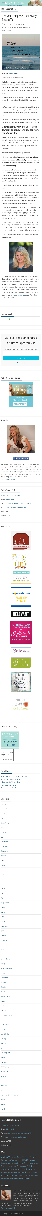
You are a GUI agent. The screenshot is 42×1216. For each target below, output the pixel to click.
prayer (3, 1001)
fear (2, 898)
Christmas (4, 842)
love (5, 1172)
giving (3, 912)
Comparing (4, 846)
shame (3, 1043)
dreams (3, 870)
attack (3, 813)
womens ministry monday (9, 1095)
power (35, 1172)
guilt (2, 931)
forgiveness (5, 903)
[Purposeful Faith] (21, 2)
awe (2, 818)
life (34, 1169)
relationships (25, 27)
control (3, 856)
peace (3, 992)
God (2, 917)
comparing (34, 1157)
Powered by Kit (21, 363)
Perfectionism (5, 996)
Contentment (5, 851)
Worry (3, 1104)
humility (10, 1169)
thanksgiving (5, 1067)
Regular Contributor (14, 27)
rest (37, 1175)
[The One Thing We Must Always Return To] (21, 52)
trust (18, 1178)
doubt (3, 865)
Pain (16, 1172)
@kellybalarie (10, 499)
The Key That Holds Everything (10, 779)
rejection (4, 1020)
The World (4, 1071)
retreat (3, 1029)
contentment (6, 1160)
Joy (29, 1169)
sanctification (5, 1034)
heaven (3, 935)
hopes (4, 1169)
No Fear (3, 982)
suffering (4, 1057)
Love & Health (5, 959)
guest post (4, 926)
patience (21, 1172)
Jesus (3, 949)
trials (2, 1081)
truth (2, 1090)
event (2, 879)
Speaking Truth (6, 1053)
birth (2, 827)
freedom (5, 1166)
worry (28, 1178)
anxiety (14, 1157)
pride (10, 1175)
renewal (32, 1175)
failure (3, 888)
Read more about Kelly (8, 479)
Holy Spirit (4, 940)
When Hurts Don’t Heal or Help (10, 782)
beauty (19, 1157)
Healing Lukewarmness (8, 785)
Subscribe (21, 358)
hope (2, 945)
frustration (13, 1166)
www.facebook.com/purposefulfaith (20, 503)
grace (6, 27)
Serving (3, 1039)
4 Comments (8, 30)
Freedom (4, 907)
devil (2, 860)
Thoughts (4, 1076)
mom (3, 973)
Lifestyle (3, 954)
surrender (4, 1062)
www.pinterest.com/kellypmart (17, 507)
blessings (4, 832)
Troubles (4, 1085)
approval (4, 809)
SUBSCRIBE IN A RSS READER (10, 495)
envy (2, 874)
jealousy (16, 1169)
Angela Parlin (20, 24)
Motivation (4, 978)
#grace (6, 1157)
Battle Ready (5, 823)
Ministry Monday (6, 968)
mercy (3, 963)
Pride (2, 1006)
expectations (5, 884)
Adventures (4, 804)
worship (3, 1109)
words (3, 1099)
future (20, 1166)
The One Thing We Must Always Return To (19, 18)
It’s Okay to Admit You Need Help (11, 788)
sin (2, 1048)
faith (2, 893)
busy (2, 837)
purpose (3, 1010)
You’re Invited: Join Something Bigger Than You (16, 776)
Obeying (3, 987)
